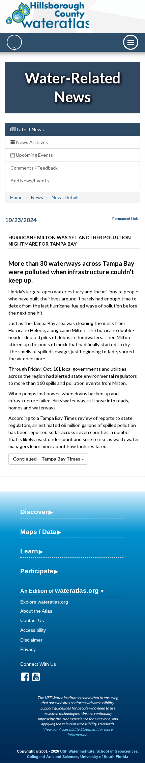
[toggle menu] (130, 42)
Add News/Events (29, 180)
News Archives (31, 142)
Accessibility (33, 630)
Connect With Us (38, 664)
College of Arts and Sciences (52, 757)
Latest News (30, 129)
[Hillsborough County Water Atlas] (48, 15)
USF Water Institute (77, 751)
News (37, 197)
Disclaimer (31, 640)
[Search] (14, 42)
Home (16, 197)
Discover (34, 511)
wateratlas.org (77, 590)
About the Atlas (36, 611)
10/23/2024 (21, 219)
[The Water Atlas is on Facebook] (25, 678)
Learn (29, 551)
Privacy (28, 649)
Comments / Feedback (34, 168)
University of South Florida (104, 757)
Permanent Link (125, 219)
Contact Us (32, 620)
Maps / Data (38, 531)
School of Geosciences (117, 751)
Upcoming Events (34, 155)
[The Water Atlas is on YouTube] (36, 678)
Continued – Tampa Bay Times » (48, 459)
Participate (36, 571)
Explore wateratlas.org (44, 602)
